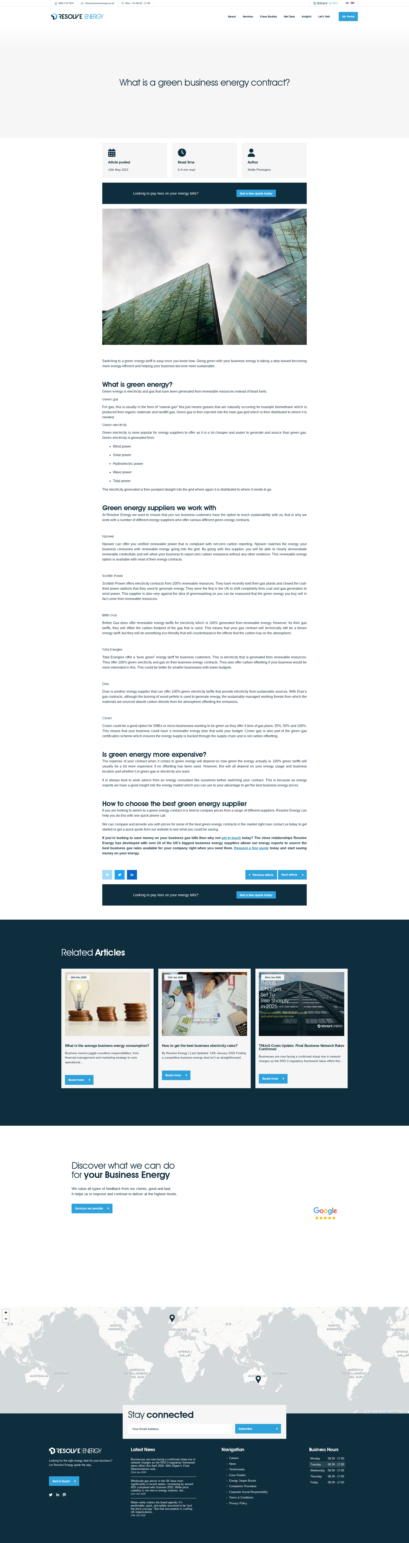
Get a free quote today (256, 193)
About (232, 16)
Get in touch (62, 1481)
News (232, 1463)
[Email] (64, 1495)
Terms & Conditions (241, 1497)
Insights (306, 16)
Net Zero (289, 16)
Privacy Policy (238, 1503)
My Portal (348, 16)
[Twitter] (51, 1495)
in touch (231, 838)
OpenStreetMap (383, 1412)
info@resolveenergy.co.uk (99, 3)
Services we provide (89, 1208)
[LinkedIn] (57, 1495)
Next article (289, 875)
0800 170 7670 (66, 3)
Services (248, 16)
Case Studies (268, 16)
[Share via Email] (107, 875)
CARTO (405, 1412)
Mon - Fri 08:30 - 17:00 (137, 3)
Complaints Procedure (242, 1486)
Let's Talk (324, 16)
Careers (234, 1458)
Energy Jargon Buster (242, 1480)
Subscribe (245, 1429)
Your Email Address (145, 1429)
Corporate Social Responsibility (248, 1492)
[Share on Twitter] (120, 875)
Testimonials (237, 1469)
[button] (172, 1318)
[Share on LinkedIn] (132, 875)
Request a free (251, 848)
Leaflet (371, 1412)
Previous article (263, 875)
